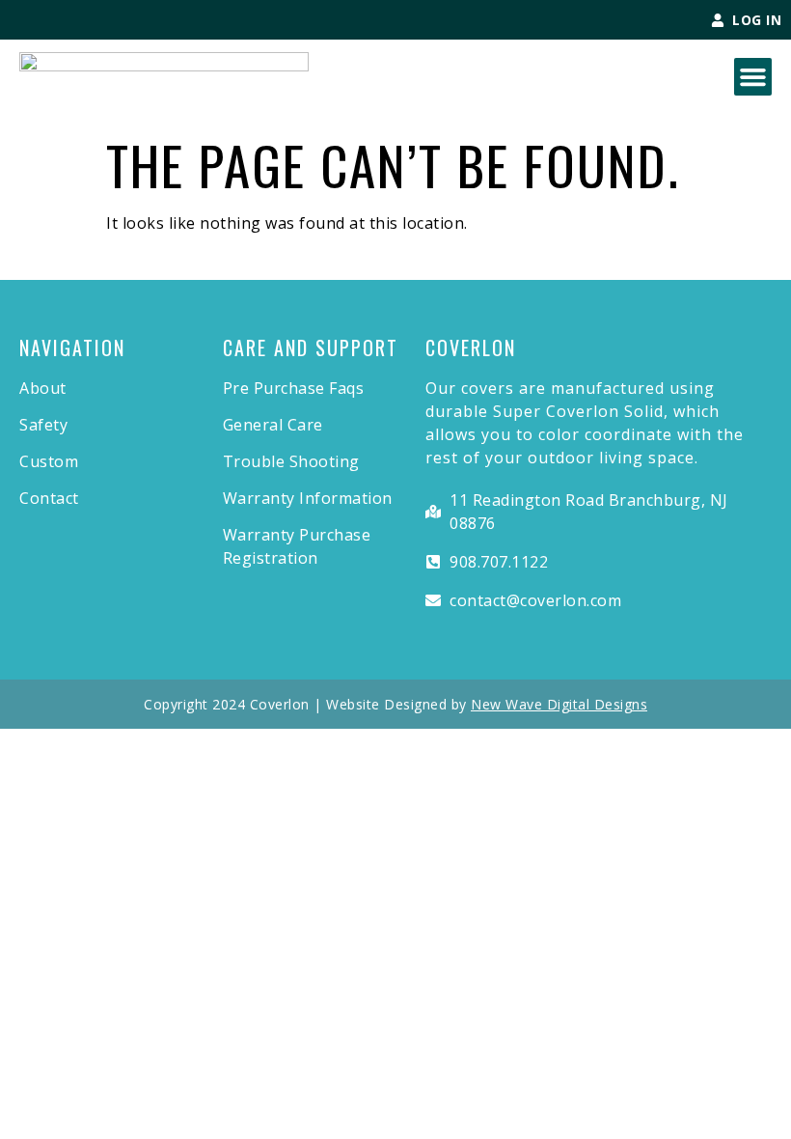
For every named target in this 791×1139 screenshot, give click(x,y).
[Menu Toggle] (753, 77)
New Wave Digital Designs (559, 704)
